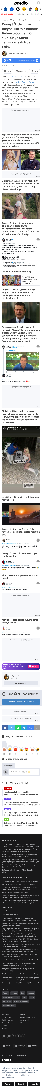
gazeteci (17, 82)
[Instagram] (4, 1036)
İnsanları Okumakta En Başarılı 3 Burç (15, 892)
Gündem (8, 788)
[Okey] (12, 9)
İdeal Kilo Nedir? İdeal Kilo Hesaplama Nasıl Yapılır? (20, 960)
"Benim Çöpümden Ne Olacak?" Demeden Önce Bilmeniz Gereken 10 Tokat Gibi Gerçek (22, 803)
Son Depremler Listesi (10, 915)
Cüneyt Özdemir (29, 82)
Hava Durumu (7, 911)
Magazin (13, 20)
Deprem (14, 993)
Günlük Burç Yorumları (11, 997)
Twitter (5, 993)
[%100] (18, 9)
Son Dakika (7, 1001)
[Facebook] (9, 1036)
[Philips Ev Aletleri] (5, 9)
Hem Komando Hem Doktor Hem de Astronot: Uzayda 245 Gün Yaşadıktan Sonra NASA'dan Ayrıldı (22, 793)
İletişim (4, 1028)
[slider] (21, 519)
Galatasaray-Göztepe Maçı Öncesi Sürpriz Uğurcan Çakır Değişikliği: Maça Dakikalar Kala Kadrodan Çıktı (21, 824)
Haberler (5, 20)
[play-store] (20, 1046)
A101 (24, 997)
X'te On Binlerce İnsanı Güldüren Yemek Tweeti (19, 884)
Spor (6, 819)
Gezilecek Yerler (9, 1005)
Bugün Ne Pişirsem (21, 1001)
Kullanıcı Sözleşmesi (27, 1017)
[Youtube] (19, 1036)
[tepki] (4, 749)
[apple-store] (8, 1046)
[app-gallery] (33, 1046)
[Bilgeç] (36, 9)
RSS (21, 1026)
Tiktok (32, 997)
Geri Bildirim (6, 1017)
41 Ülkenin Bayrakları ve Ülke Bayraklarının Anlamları (20, 974)
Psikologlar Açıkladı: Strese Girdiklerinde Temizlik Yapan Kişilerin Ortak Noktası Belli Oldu (21, 814)
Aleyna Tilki (17, 76)
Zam (22, 993)
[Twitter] (14, 1036)
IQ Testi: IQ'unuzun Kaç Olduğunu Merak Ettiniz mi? (20, 983)
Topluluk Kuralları (8, 1023)
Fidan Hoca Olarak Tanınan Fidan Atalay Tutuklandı (20, 881)
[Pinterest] (23, 1036)
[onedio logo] (19, 1059)
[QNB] (24, 9)
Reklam (4, 1026)
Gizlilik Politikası (7, 1020)
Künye (22, 1023)
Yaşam (7, 799)
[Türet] (30, 9)
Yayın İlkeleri (24, 1020)
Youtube (31, 993)
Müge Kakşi (18, 53)
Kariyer (22, 1014)
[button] (33, 522)
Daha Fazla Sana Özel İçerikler (20, 702)
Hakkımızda (6, 1014)
